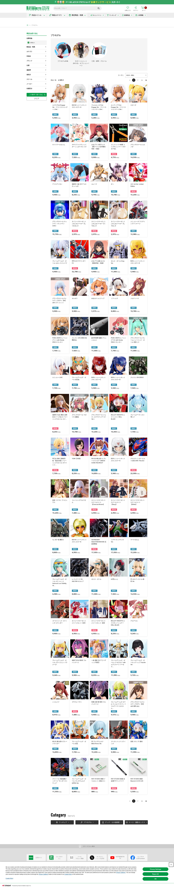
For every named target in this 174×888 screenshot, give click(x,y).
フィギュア (63, 822)
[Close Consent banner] (171, 864)
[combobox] (136, 75)
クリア (36, 98)
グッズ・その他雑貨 (112, 822)
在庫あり (32, 42)
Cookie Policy (68, 874)
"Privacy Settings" (121, 872)
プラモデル (34, 25)
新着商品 (127, 15)
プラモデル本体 (63, 61)
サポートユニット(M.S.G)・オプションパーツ (81, 63)
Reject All (155, 874)
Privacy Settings (155, 869)
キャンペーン (97, 15)
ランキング (112, 15)
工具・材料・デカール (99, 61)
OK (155, 879)
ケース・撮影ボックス (137, 822)
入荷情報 (140, 15)
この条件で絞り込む (36, 94)
